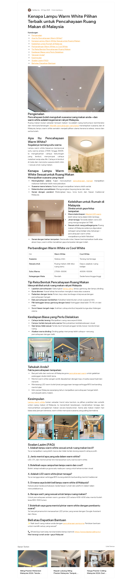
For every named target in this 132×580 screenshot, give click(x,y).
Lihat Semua (110, 546)
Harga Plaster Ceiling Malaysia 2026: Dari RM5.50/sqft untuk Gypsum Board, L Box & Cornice (97, 572)
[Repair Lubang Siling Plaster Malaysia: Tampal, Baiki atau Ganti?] (66, 558)
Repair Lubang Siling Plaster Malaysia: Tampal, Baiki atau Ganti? (65, 572)
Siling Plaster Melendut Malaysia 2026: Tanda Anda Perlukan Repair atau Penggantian (32, 572)
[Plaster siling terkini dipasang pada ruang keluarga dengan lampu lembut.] (99, 558)
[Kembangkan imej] (40, 349)
